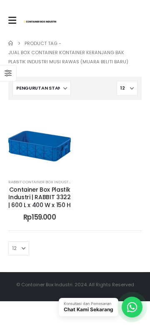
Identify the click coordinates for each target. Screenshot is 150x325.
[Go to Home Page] (10, 43)
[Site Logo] (40, 21)
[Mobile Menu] (12, 20)
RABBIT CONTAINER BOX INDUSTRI (40, 182)
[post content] (39, 139)
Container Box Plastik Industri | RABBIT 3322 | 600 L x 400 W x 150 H (39, 197)
